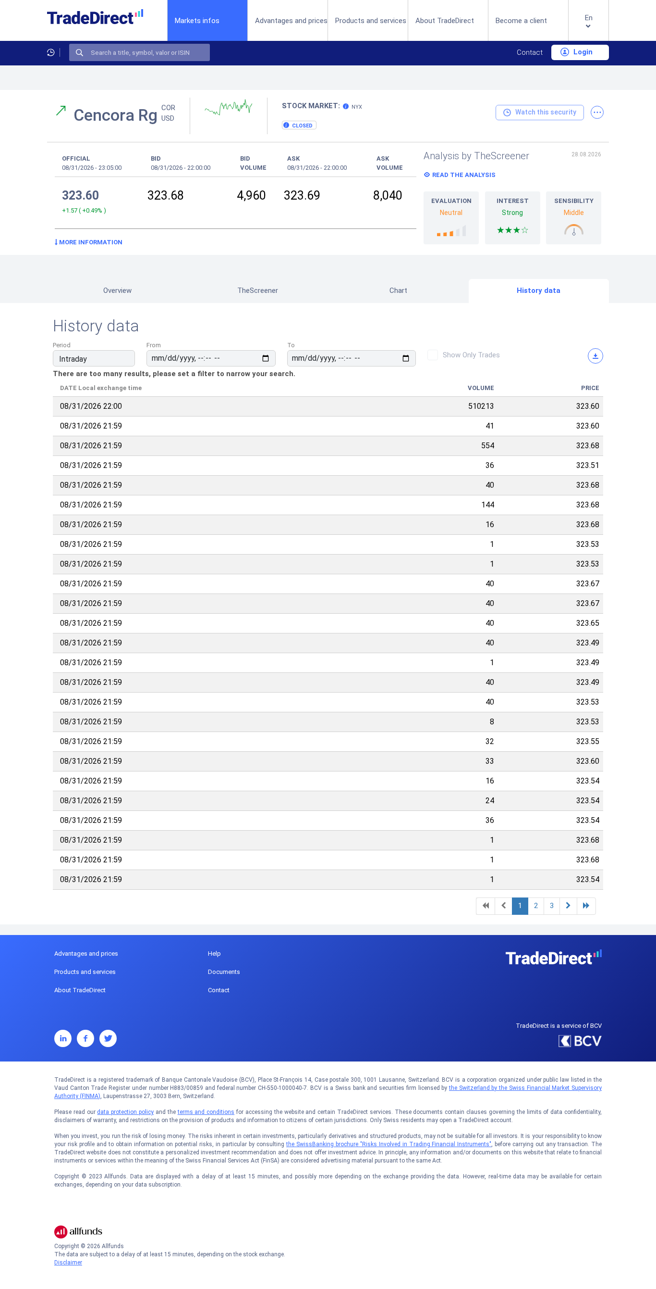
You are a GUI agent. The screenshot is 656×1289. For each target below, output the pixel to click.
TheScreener (257, 290)
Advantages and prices (291, 20)
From (153, 345)
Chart (398, 290)
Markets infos (197, 20)
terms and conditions (206, 1112)
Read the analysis (464, 174)
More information (90, 242)
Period (62, 345)
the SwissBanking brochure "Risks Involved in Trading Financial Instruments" (388, 1144)
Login (582, 52)
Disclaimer (68, 1262)
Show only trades (471, 355)
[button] (588, 28)
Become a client (521, 20)
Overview (117, 290)
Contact (530, 52)
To (291, 345)
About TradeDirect (444, 20)
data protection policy (125, 1112)
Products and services (370, 20)
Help (214, 953)
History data (538, 290)
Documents (224, 971)
